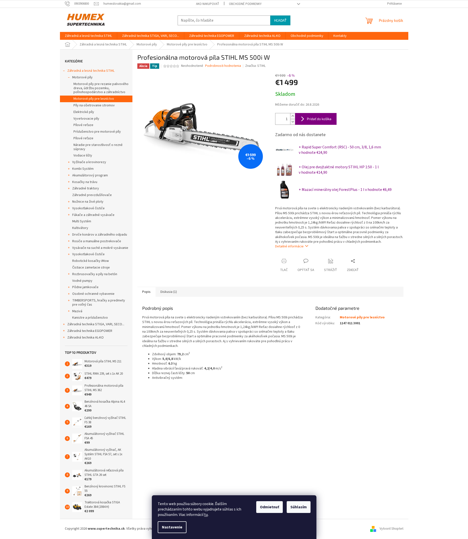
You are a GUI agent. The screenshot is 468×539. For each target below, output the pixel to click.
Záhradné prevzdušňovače (92, 195)
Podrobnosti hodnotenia (223, 66)
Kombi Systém (83, 168)
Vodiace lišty (82, 155)
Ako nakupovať (207, 4)
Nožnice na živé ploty (87, 201)
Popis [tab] (146, 291)
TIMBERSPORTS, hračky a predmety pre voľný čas (98, 302)
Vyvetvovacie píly (86, 118)
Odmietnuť (269, 507)
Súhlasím (298, 507)
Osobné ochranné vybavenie (93, 293)
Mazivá (77, 311)
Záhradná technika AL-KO (85, 337)
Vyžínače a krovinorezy (89, 162)
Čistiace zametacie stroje (91, 267)
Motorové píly (82, 77)
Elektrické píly (83, 112)
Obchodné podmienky (245, 4)
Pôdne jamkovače (85, 287)
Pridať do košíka (319, 119)
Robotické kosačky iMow (90, 260)
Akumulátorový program (90, 175)
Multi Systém (81, 221)
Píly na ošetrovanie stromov (94, 105)
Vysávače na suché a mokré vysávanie (100, 247)
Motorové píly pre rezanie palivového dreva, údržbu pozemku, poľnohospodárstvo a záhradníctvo (100, 88)
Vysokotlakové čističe (88, 208)
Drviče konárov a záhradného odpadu (99, 234)
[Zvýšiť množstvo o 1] (292, 116)
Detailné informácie (289, 246)
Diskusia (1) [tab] (168, 291)
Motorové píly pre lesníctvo (93, 98)
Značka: (255, 65)
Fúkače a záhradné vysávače (93, 215)
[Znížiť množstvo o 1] (292, 122)
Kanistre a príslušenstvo (90, 317)
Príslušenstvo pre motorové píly (97, 131)
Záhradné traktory (85, 188)
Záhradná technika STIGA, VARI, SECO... (95, 324)
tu (206, 514)
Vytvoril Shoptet (391, 528)
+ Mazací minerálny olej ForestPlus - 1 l (345, 189)
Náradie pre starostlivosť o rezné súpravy (98, 147)
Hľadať (280, 20)
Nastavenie (172, 527)
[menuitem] (88, 36)
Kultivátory (80, 228)
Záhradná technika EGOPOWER (89, 330)
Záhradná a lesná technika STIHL (90, 70)
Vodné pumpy (82, 280)
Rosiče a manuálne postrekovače (96, 241)
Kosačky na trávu (84, 182)
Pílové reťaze (83, 125)
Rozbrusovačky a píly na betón (94, 274)
